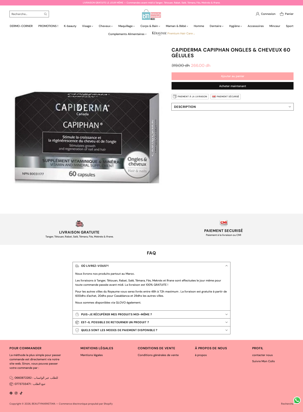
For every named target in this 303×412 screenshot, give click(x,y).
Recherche (287, 403)
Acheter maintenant (232, 86)
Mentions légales (91, 355)
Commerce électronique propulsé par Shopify (86, 403)
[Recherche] (45, 14)
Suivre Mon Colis (263, 361)
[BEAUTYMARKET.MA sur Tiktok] (21, 393)
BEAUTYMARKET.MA (43, 403)
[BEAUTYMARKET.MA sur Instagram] (16, 393)
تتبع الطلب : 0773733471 (30, 384)
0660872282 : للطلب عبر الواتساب (36, 378)
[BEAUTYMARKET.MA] (151, 14)
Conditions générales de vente (158, 355)
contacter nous (262, 355)
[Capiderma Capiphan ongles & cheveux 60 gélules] (87, 124)
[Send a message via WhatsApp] (297, 400)
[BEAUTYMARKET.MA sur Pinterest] (11, 393)
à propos (201, 355)
